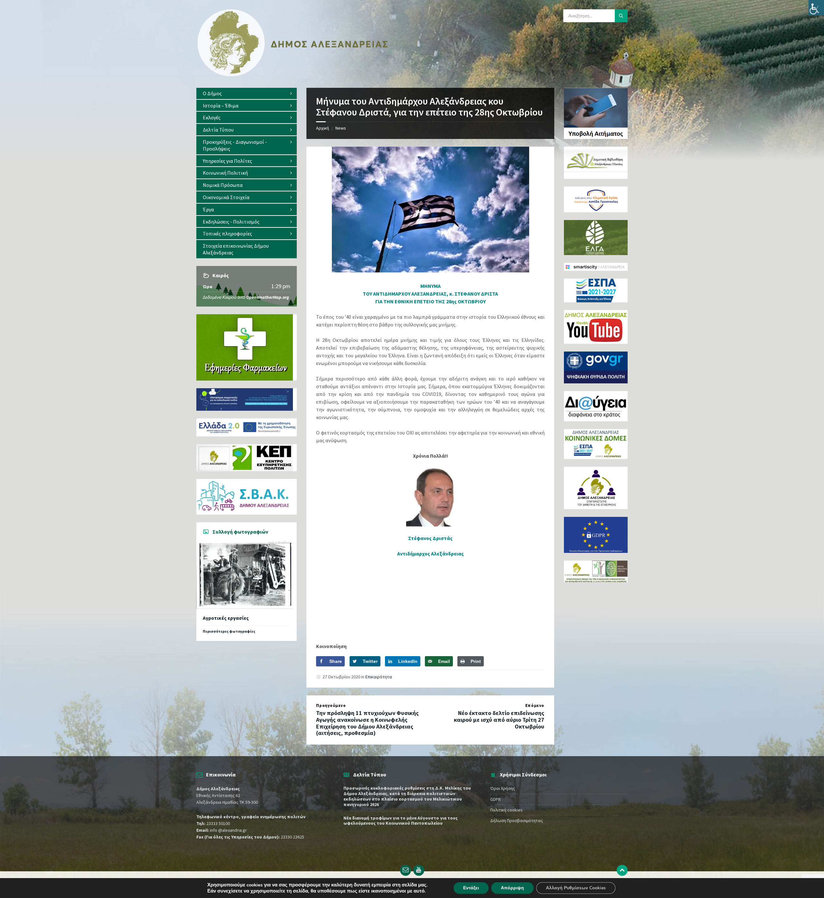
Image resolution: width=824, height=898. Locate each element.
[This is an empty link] (622, 870)
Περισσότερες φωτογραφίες (229, 631)
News (340, 128)
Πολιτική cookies (506, 810)
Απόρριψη (512, 888)
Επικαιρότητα (378, 677)
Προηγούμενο (331, 705)
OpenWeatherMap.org (267, 297)
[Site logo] (292, 75)
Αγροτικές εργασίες (226, 618)
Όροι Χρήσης (502, 788)
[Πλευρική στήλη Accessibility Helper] (816, 7)
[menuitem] (246, 93)
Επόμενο (534, 705)
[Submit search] (621, 15)
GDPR (495, 799)
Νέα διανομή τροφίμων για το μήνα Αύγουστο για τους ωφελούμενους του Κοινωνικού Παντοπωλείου (400, 820)
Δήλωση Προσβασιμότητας (516, 820)
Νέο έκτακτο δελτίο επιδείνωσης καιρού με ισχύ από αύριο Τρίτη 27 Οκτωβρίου (499, 719)
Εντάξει (471, 888)
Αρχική (322, 128)
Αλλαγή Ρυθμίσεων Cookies (576, 888)
